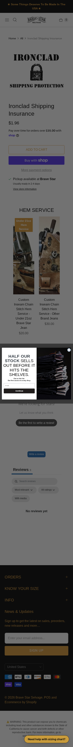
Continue (19, 391)
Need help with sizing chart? (46, 739)
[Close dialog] (68, 349)
